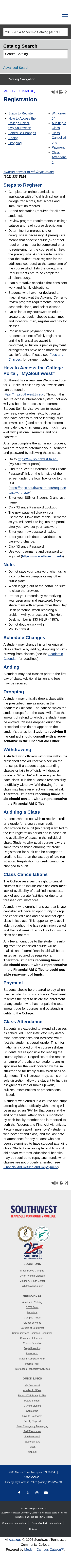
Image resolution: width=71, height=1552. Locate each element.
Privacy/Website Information (46, 1523)
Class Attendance (59, 157)
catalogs (15, 1539)
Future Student (32, 1400)
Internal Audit (32, 1363)
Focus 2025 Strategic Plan (32, 1395)
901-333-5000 (31, 1477)
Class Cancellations (59, 137)
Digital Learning (32, 1348)
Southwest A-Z (32, 1436)
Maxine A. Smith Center (32, 1280)
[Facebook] (19, 1493)
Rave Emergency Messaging (32, 1426)
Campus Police (32, 1317)
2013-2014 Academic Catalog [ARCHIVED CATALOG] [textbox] (36, 32)
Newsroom (32, 1353)
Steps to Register (21, 113)
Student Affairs (32, 1441)
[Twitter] (28, 1493)
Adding (13, 138)
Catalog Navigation (21, 79)
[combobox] (35, 32)
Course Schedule (32, 1343)
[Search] (53, 14)
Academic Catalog (32, 1302)
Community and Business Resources (32, 1333)
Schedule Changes (22, 133)
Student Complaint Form (32, 1358)
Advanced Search (16, 67)
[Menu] (65, 15)
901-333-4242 (55, 1482)
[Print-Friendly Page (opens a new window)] (61, 92)
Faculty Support (32, 1421)
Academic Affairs (32, 1390)
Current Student (32, 1405)
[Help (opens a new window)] (65, 92)
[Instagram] (37, 1493)
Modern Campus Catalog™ (44, 1549)
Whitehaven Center (32, 1286)
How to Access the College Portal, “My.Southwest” (22, 123)
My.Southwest (32, 1385)
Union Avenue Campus (32, 1275)
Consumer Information (32, 1338)
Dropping (15, 143)
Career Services (32, 1322)
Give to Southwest (32, 1416)
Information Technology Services (32, 1368)
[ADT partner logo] (33, 1242)
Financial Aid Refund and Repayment (30, 1167)
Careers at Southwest (32, 1327)
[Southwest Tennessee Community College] (23, 15)
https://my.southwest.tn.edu (23, 394)
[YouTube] (46, 1493)
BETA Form (32, 1307)
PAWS (32, 1446)
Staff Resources (32, 1431)
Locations (32, 1312)
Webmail (32, 1451)
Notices (33, 1529)
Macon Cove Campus (32, 1270)
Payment (58, 147)
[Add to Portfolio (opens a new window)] (52, 92)
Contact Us (32, 1410)
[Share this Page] (57, 92)
